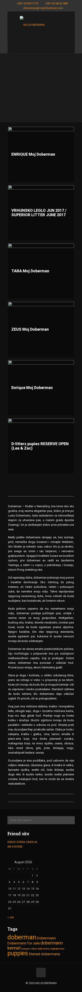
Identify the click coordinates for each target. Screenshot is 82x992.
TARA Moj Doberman (30, 271)
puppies (17, 953)
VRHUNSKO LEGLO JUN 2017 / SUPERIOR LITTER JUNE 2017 (38, 212)
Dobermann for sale (23, 943)
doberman (21, 937)
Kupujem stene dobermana (35, 948)
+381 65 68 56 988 (56, 3)
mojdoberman (57, 948)
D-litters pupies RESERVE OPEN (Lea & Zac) (40, 445)
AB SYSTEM (14, 846)
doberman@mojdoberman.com (43, 8)
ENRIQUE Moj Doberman (33, 154)
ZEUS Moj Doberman (30, 329)
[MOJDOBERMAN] (41, 26)
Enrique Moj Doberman (32, 387)
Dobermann (46, 938)
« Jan (10, 917)
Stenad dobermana (44, 954)
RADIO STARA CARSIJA (22, 842)
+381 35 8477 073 (27, 3)
